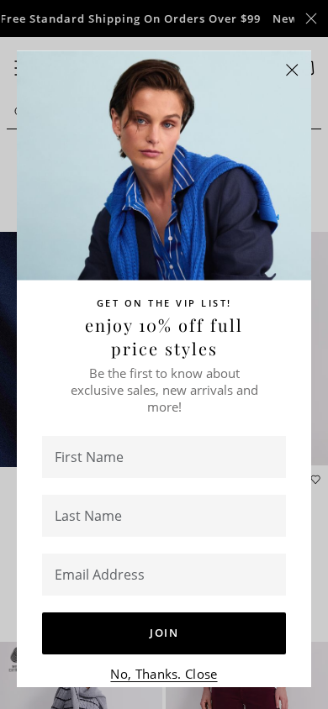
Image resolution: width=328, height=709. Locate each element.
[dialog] (164, 354)
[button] (292, 70)
